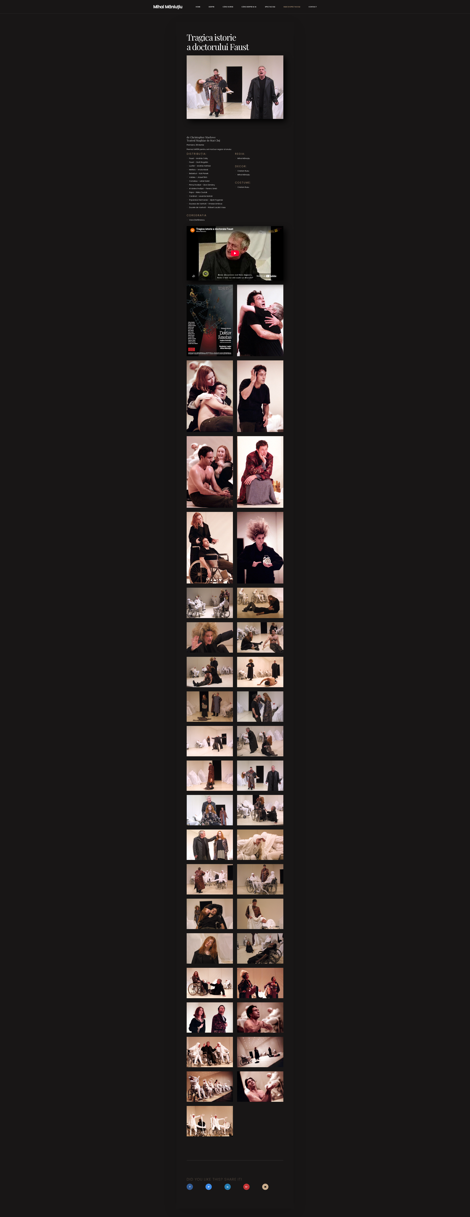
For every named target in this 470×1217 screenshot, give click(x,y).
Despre (211, 7)
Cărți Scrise (228, 7)
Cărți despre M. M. (249, 7)
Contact (313, 7)
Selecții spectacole (291, 7)
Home (198, 7)
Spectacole (270, 7)
